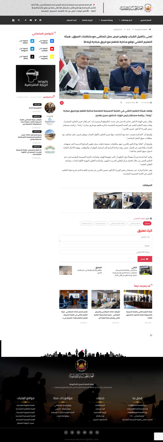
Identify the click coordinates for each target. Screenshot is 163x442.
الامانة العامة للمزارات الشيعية (62, 412)
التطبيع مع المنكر (35, 107)
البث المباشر (72, 20)
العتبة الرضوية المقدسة (26, 412)
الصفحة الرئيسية (141, 29)
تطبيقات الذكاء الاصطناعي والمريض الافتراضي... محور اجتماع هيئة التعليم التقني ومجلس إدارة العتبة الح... (107, 314)
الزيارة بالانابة (87, 20)
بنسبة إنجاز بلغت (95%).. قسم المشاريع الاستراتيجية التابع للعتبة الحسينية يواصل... (30, 137)
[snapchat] (72, 432)
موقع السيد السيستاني (62, 405)
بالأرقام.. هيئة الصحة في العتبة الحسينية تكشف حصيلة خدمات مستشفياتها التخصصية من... (31, 121)
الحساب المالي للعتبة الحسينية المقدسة (137, 419)
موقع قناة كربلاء (63, 416)
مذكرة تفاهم (87, 223)
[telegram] (78, 432)
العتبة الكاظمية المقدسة (25, 408)
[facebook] (40, 20)
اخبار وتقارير (117, 29)
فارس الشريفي (139, 218)
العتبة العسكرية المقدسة (25, 416)
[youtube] (31, 20)
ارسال (143, 259)
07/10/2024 (145, 102)
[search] (18, 20)
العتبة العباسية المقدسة (25, 419)
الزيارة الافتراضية (100, 412)
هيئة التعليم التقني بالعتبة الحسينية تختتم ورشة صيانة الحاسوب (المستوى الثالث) (139, 314)
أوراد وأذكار (100, 416)
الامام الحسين (145, 20)
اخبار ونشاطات (126, 20)
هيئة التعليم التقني (117, 223)
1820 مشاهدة (130, 102)
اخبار (128, 29)
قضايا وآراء (37, 104)
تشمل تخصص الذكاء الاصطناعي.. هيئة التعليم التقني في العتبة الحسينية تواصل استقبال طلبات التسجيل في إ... (74, 314)
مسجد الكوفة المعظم (25, 423)
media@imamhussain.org (137, 412)
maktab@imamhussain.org (137, 408)
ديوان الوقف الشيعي (63, 408)
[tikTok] (66, 432)
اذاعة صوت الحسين (100, 419)
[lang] (13, 20)
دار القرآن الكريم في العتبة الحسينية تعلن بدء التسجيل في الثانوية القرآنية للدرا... (29, 152)
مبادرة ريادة (100, 223)
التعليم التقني (134, 223)
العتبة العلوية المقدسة (26, 405)
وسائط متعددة (107, 20)
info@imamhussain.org (137, 405)
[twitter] (35, 20)
